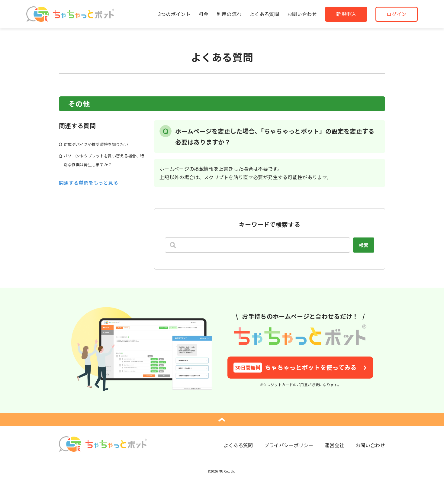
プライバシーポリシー (289, 445)
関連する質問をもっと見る (88, 182)
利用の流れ (229, 14)
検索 (363, 245)
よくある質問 (264, 14)
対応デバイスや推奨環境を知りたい (96, 144)
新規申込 (346, 14)
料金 (204, 14)
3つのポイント (174, 14)
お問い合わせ (302, 14)
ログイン (396, 14)
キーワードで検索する (269, 224)
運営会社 (334, 445)
